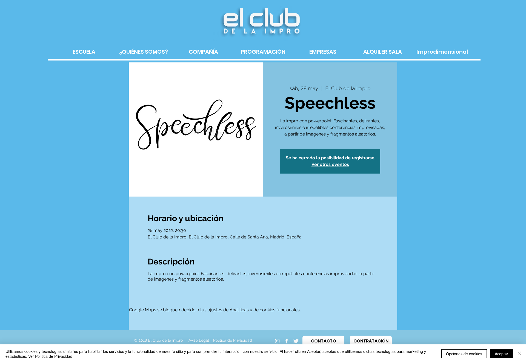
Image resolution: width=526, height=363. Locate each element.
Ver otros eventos (330, 164)
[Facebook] (287, 341)
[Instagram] (277, 341)
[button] (323, 341)
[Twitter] (296, 341)
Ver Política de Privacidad (50, 356)
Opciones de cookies (464, 353)
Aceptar (501, 353)
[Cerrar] (519, 354)
